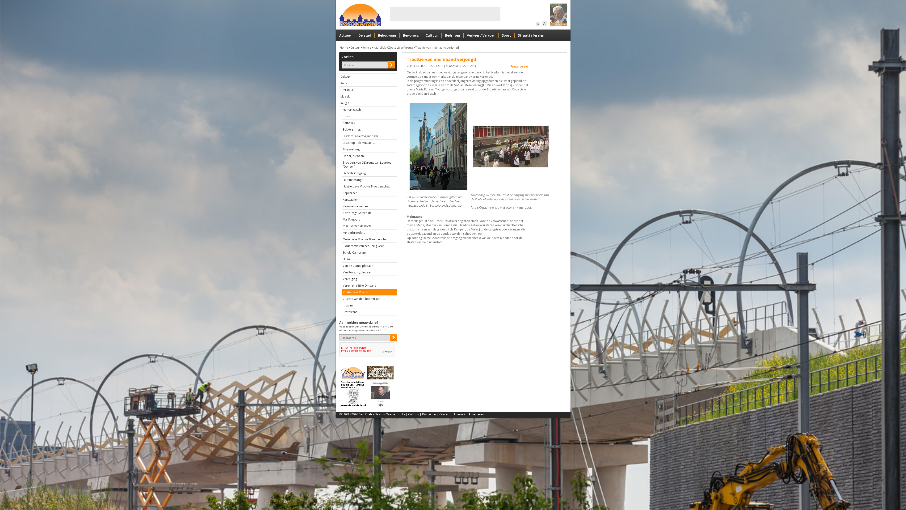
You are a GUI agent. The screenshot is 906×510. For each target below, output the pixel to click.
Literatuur (346, 90)
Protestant (350, 312)
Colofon (413, 414)
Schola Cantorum (354, 253)
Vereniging (350, 279)
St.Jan (346, 259)
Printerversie (519, 66)
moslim (348, 305)
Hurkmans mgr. (353, 180)
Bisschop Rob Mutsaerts (359, 143)
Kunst (344, 83)
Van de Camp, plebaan (358, 266)
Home (344, 48)
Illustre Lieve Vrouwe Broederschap (366, 186)
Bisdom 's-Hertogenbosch (360, 136)
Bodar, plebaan (353, 156)
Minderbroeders (354, 233)
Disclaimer (429, 414)
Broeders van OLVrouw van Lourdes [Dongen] (367, 165)
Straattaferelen (531, 35)
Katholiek (379, 48)
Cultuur (432, 35)
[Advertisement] (445, 14)
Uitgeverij (459, 414)
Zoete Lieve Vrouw (400, 48)
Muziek (345, 96)
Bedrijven (452, 35)
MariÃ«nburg (351, 219)
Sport (506, 35)
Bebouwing (387, 35)
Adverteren (476, 414)
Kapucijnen (350, 193)
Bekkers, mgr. (352, 130)
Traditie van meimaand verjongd (437, 48)
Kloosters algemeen (356, 206)
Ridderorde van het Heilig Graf (363, 246)
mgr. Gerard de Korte (357, 226)
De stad (364, 35)
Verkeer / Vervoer (481, 35)
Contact (444, 414)
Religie (366, 48)
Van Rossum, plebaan (357, 272)
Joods (347, 116)
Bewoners (411, 35)
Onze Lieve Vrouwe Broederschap (365, 239)
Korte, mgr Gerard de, (357, 213)
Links (401, 414)
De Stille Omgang (354, 173)
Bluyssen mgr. (352, 149)
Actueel (345, 35)
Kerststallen (350, 200)
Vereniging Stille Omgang (359, 286)
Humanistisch (352, 110)
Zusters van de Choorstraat (361, 299)
